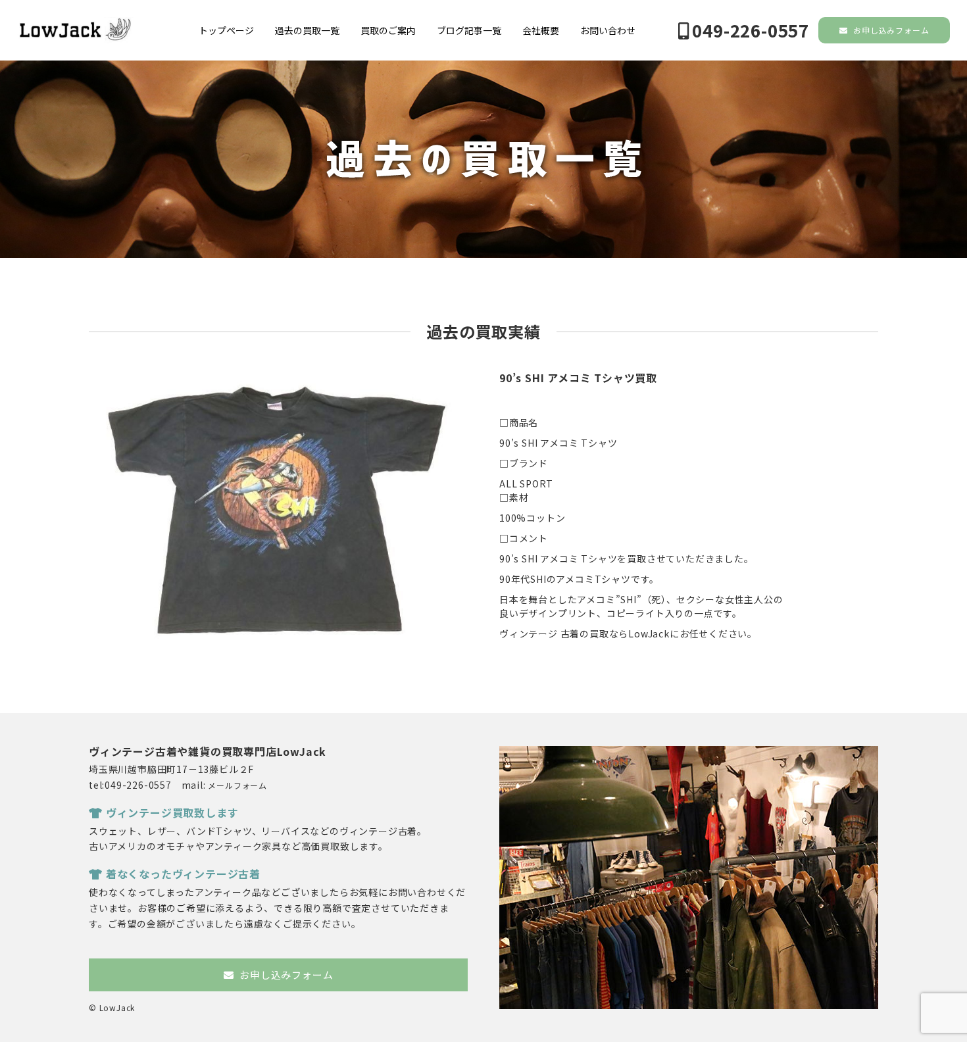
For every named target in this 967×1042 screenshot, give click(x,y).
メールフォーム (237, 785)
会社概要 (540, 30)
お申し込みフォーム (890, 30)
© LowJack (112, 1007)
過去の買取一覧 (307, 30)
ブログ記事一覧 (469, 30)
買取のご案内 (388, 30)
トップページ (226, 30)
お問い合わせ (607, 30)
